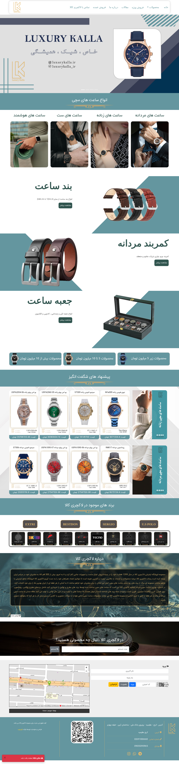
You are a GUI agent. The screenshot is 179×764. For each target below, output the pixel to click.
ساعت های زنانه (109, 115)
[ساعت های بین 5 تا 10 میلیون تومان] (89, 359)
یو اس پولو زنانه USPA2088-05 (54, 392)
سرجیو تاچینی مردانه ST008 (84, 447)
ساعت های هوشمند (29, 115)
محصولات (154, 7)
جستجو (54, 649)
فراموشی (113, 684)
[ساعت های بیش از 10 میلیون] (35, 359)
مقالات (125, 7)
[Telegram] (140, 754)
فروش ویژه (138, 7)
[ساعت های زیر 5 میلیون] (144, 359)
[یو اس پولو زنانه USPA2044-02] (84, 415)
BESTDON (70, 524)
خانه (166, 7)
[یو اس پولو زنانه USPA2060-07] (23, 415)
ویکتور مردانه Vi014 (23, 447)
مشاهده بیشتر (149, 144)
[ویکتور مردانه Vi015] (54, 470)
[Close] (5, 757)
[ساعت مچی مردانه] (149, 470)
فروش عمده (99, 7)
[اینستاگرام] (82, 732)
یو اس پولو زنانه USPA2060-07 (23, 392)
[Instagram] (128, 754)
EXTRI (30, 524)
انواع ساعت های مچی (89, 100)
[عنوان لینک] (130, 205)
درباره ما (113, 7)
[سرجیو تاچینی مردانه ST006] (115, 470)
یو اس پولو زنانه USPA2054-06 (115, 392)
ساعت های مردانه (149, 115)
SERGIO (109, 524)
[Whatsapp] (134, 754)
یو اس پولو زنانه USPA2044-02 (84, 392)
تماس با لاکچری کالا (80, 7)
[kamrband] (49, 262)
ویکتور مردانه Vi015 (54, 447)
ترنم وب (20, 729)
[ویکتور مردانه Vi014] (23, 470)
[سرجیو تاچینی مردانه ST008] (84, 470)
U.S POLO (149, 524)
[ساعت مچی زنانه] (149, 414)
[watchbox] (130, 319)
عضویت (124, 684)
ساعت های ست (69, 115)
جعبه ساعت (49, 301)
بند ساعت (53, 186)
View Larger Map (49, 710)
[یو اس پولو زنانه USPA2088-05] (54, 415)
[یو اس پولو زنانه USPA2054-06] (115, 415)
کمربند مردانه (143, 243)
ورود (132, 684)
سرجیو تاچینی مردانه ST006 (115, 447)
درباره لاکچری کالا (89, 559)
